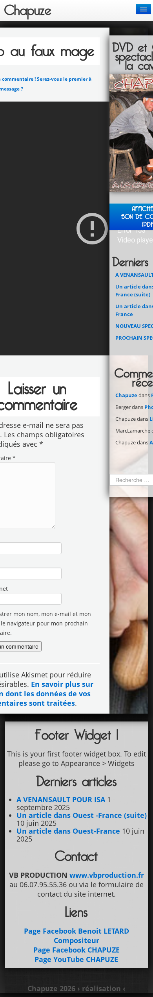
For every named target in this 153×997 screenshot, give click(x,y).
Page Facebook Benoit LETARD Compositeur (76, 935)
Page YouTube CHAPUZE (76, 959)
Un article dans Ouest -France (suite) (81, 815)
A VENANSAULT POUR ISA (60, 799)
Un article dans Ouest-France (68, 831)
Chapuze (126, 395)
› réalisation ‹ (101, 988)
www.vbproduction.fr (106, 875)
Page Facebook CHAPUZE (76, 949)
